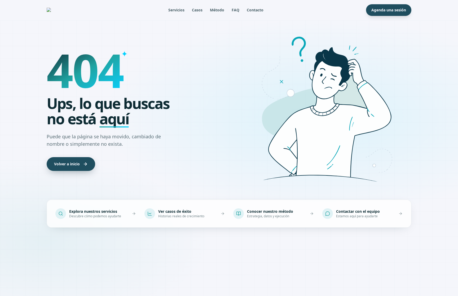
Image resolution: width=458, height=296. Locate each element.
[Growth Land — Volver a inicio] (56, 10)
